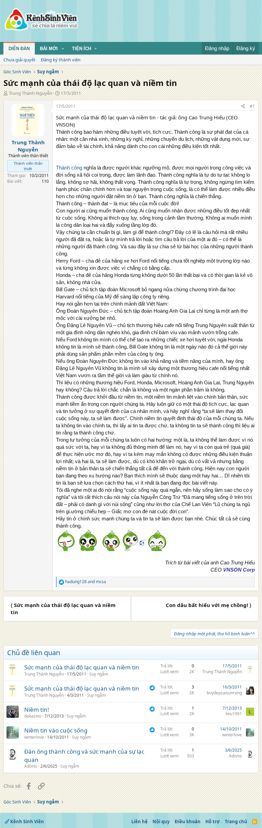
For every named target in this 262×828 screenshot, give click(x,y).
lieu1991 (233, 713)
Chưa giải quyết (19, 60)
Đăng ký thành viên (61, 60)
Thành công (69, 168)
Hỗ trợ (212, 821)
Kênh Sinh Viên (26, 821)
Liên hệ (139, 821)
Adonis (30, 766)
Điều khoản (188, 821)
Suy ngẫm (98, 674)
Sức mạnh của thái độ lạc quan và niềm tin (81, 667)
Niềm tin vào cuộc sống (55, 730)
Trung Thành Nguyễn (30, 93)
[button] (62, 49)
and (85, 582)
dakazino (32, 716)
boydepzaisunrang (224, 693)
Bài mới (49, 48)
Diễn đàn (19, 48)
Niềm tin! (36, 709)
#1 (252, 106)
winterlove (34, 737)
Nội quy (161, 821)
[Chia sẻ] (242, 106)
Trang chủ (236, 821)
